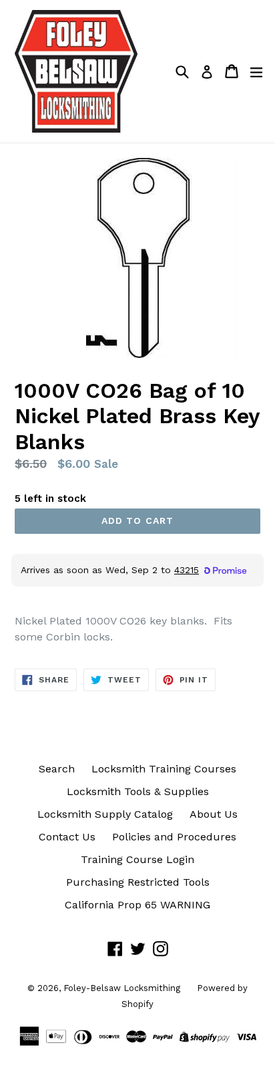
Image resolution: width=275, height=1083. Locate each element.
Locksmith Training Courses (163, 768)
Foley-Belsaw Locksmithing (121, 988)
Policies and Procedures (174, 836)
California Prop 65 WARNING (137, 904)
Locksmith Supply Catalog (105, 814)
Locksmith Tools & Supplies (138, 791)
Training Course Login (137, 859)
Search (57, 768)
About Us (214, 814)
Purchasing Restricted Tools (138, 882)
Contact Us (67, 836)
